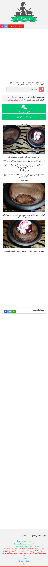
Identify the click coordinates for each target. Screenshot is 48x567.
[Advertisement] (24, 54)
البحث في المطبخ (15, 82)
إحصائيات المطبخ (28, 82)
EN (2, 26)
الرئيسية (25, 535)
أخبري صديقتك (30, 84)
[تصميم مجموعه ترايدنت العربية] (24, 541)
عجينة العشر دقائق (39, 535)
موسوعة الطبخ (37, 97)
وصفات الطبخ (40, 82)
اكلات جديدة (40, 84)
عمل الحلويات (22, 97)
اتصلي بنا (21, 84)
